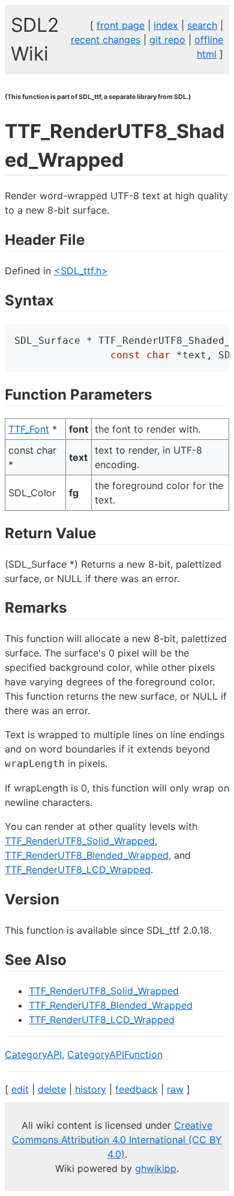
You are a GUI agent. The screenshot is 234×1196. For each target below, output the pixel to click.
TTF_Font (28, 429)
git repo (167, 40)
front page (121, 25)
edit (20, 1089)
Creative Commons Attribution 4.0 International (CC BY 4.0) (117, 1139)
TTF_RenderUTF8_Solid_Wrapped (80, 841)
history (90, 1089)
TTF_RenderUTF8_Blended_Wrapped (87, 855)
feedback (136, 1089)
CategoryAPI (33, 1054)
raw (175, 1089)
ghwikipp (155, 1168)
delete (52, 1089)
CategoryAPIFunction (115, 1054)
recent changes (105, 40)
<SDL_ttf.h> (81, 271)
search (202, 25)
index (166, 25)
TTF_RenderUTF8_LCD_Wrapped (78, 870)
